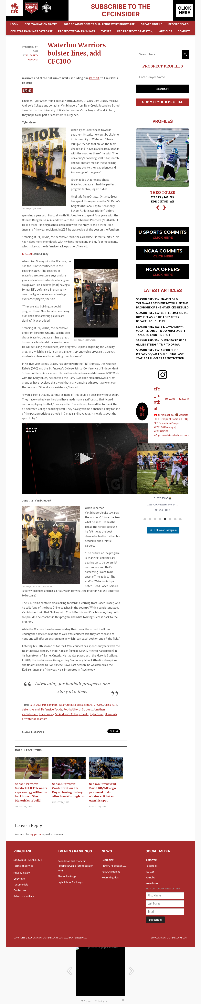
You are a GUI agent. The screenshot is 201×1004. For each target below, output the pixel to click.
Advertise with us (24, 896)
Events (106, 31)
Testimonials (21, 884)
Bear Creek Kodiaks (71, 705)
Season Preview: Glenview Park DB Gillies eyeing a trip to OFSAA (161, 342)
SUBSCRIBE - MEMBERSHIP (29, 860)
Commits (184, 31)
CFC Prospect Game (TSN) (135, 31)
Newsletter (152, 883)
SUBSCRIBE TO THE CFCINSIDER (121, 10)
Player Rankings (67, 876)
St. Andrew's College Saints (72, 714)
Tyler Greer (96, 714)
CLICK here (184, 10)
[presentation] (158, 207)
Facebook (151, 865)
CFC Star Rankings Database (31, 31)
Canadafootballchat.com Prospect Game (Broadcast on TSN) (75, 865)
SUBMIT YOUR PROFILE (162, 102)
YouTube (150, 877)
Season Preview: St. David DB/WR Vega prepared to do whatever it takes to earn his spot (103, 792)
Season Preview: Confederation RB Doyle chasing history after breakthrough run (69, 790)
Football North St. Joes (78, 709)
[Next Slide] (132, 969)
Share (87, 1001)
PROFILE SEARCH (179, 24)
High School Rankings (70, 882)
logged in (35, 834)
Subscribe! (155, 919)
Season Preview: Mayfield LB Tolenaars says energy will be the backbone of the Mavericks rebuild (31, 792)
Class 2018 (110, 705)
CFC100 (94, 78)
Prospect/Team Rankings (76, 31)
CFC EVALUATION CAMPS (41, 24)
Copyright (19, 878)
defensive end (31, 709)
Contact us (20, 890)
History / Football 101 (114, 865)
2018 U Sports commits (44, 705)
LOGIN (14, 24)
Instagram (151, 860)
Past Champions (111, 871)
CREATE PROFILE (151, 24)
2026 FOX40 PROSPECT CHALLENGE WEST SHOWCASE (99, 24)
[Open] (162, 468)
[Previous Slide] (69, 969)
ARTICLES (165, 31)
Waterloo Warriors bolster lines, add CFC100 (77, 53)
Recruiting (108, 860)
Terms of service (23, 865)
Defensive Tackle (51, 709)
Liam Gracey (46, 714)
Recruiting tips (110, 877)
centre (88, 705)
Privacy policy (22, 873)
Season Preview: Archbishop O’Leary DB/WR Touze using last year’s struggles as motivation (160, 354)
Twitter (150, 871)
